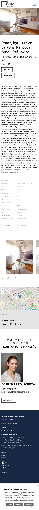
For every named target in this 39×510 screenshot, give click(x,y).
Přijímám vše (28, 504)
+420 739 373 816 (9, 389)
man (11, 431)
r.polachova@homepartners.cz (15, 392)
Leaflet (27, 309)
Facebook (8, 462)
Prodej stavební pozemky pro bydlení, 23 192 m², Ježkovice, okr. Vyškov (17, 446)
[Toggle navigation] (34, 5)
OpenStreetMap (35, 309)
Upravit (10, 504)
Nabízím (3, 455)
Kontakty (4, 458)
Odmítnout (18, 504)
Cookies (3, 427)
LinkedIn (7, 468)
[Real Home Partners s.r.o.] (10, 4)
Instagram (8, 465)
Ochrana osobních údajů (9, 423)
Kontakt (7, 69)
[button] (19, 297)
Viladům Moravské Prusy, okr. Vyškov (14, 437)
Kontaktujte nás (8, 400)
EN (6, 472)
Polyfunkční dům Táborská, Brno (12, 440)
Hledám (3, 452)
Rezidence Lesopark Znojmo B (12, 443)
